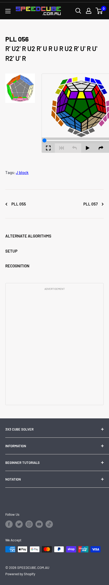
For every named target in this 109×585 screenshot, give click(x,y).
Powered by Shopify (20, 574)
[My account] (88, 11)
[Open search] (78, 11)
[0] (99, 11)
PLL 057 (90, 204)
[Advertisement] (54, 347)
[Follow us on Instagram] (29, 524)
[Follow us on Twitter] (19, 524)
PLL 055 (18, 204)
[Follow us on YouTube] (39, 524)
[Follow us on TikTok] (49, 524)
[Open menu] (8, 11)
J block (22, 172)
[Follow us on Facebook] (9, 524)
